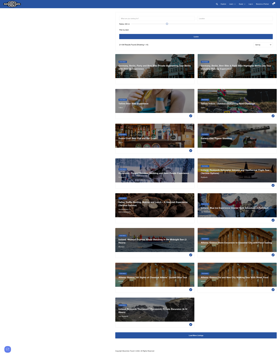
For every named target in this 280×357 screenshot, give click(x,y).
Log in (251, 4)
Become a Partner (262, 4)
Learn (231, 4)
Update (196, 36)
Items (273, 4)
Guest (241, 4)
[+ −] (56, 178)
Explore (223, 4)
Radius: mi (124, 24)
